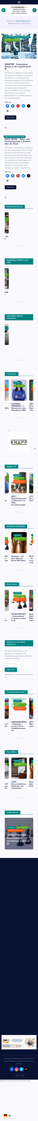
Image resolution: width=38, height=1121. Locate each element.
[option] (19, 396)
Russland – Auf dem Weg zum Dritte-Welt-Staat (18, 559)
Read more (10, 117)
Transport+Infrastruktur (20, 482)
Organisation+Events (20, 764)
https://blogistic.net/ (23, 21)
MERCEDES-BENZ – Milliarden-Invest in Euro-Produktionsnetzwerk (19, 726)
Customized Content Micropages (17, 37)
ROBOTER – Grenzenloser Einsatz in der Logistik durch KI (18, 67)
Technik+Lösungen (12, 40)
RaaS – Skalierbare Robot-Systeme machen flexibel (17, 841)
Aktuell (18, 382)
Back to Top (20, 1075)
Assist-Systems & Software (14, 136)
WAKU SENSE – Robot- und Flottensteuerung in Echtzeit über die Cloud (17, 141)
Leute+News (19, 385)
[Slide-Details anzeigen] (19, 441)
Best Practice (19, 596)
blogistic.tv (19, 478)
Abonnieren (11, 669)
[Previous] (17, 245)
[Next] (20, 245)
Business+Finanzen (20, 539)
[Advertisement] (19, 948)
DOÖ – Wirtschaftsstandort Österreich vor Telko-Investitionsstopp (18, 501)
